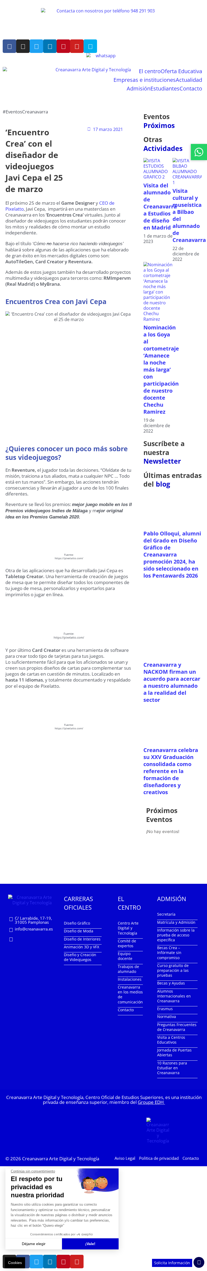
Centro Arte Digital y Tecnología (128, 928)
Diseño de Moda (78, 930)
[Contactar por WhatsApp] (199, 152)
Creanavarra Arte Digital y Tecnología (60, 1158)
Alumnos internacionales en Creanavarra (174, 996)
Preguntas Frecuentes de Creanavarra (176, 1027)
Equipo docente (125, 956)
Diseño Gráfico (77, 923)
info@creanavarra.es (34, 929)
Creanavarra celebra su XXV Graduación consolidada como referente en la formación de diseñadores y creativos (170, 771)
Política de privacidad (159, 1158)
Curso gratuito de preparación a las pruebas (173, 970)
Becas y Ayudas (171, 983)
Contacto (191, 88)
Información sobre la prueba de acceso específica (176, 935)
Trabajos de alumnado (128, 969)
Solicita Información (172, 1262)
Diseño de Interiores (82, 939)
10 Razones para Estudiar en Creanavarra (172, 1067)
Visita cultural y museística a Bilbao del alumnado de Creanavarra (189, 215)
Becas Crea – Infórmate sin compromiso (169, 952)
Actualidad (189, 79)
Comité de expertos (127, 943)
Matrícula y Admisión (176, 922)
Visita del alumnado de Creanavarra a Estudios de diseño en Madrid (160, 206)
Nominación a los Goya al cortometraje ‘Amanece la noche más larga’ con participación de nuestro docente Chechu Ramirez (161, 369)
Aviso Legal (125, 1158)
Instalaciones (130, 979)
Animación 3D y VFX (81, 946)
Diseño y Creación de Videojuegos (80, 957)
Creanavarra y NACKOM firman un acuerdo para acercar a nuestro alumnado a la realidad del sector (171, 682)
